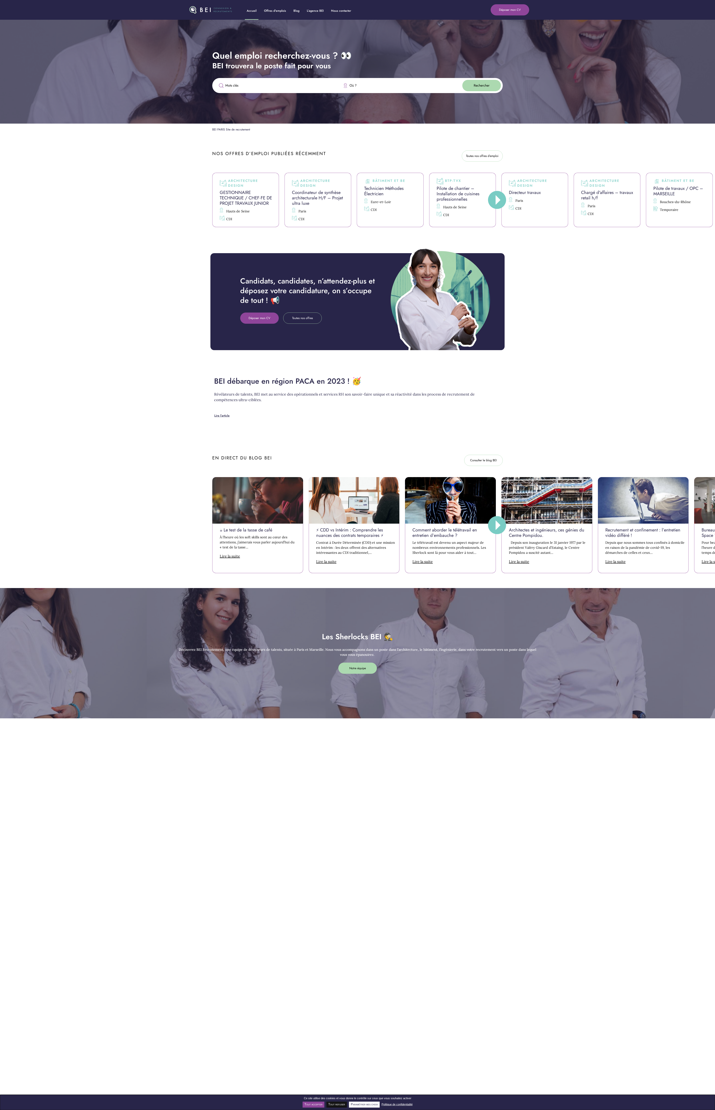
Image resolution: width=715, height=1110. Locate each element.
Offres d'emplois (275, 11)
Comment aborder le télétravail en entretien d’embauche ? (444, 533)
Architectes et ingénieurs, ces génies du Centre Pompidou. (546, 533)
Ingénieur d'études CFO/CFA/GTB (165, 191)
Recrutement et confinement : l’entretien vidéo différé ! (642, 533)
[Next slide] (497, 200)
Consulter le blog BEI (483, 460)
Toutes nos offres (302, 318)
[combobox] (398, 85)
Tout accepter (313, 1104)
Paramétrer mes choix (364, 1104)
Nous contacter (341, 11)
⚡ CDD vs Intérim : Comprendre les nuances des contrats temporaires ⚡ (349, 533)
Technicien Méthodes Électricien (384, 191)
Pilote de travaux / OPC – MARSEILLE (678, 191)
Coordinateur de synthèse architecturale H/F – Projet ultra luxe (317, 197)
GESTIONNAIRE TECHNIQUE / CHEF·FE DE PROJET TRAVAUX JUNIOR (246, 197)
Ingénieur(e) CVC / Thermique (93, 191)
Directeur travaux (525, 192)
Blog (296, 11)
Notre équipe (357, 668)
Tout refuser (336, 1104)
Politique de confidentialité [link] (397, 1104)
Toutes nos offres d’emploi (482, 156)
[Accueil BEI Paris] (210, 9)
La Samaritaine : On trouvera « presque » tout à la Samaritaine (66, 533)
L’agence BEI (315, 11)
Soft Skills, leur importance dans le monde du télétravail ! (156, 533)
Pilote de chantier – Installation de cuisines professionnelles (458, 193)
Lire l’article (222, 415)
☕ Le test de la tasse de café (246, 530)
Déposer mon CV (510, 10)
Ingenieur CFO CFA (21, 188)
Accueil (252, 11)
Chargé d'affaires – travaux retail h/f (607, 195)
